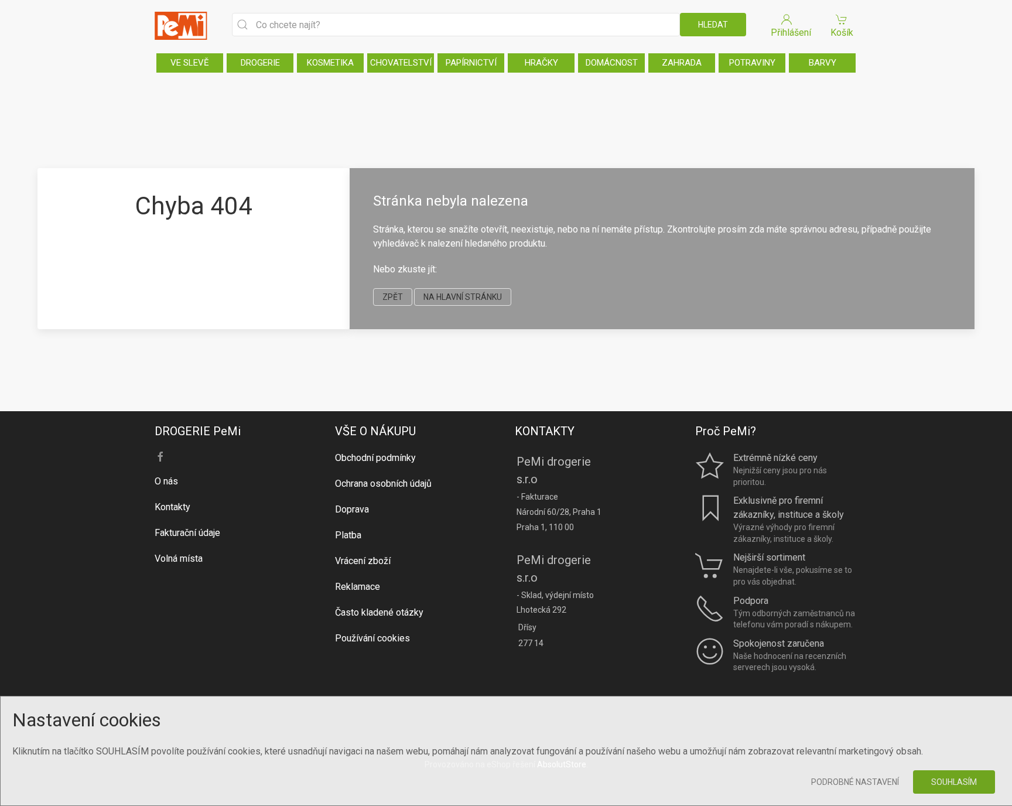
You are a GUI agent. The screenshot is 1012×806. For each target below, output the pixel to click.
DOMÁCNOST (612, 62)
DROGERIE (260, 62)
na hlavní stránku (462, 297)
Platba (348, 535)
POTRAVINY (752, 62)
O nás (166, 481)
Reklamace (357, 586)
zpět (392, 297)
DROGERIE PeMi (198, 431)
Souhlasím (954, 782)
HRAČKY (541, 62)
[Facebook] (160, 457)
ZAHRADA (682, 62)
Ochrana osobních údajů (383, 483)
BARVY (822, 62)
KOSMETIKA (330, 62)
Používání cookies (372, 638)
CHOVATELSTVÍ (401, 62)
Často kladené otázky (379, 612)
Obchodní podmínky (375, 457)
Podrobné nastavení (855, 782)
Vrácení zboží (363, 560)
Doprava (352, 509)
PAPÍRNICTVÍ (471, 62)
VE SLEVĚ (189, 62)
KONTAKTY (545, 431)
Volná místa (179, 558)
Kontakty (172, 507)
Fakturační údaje (187, 532)
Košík (841, 32)
